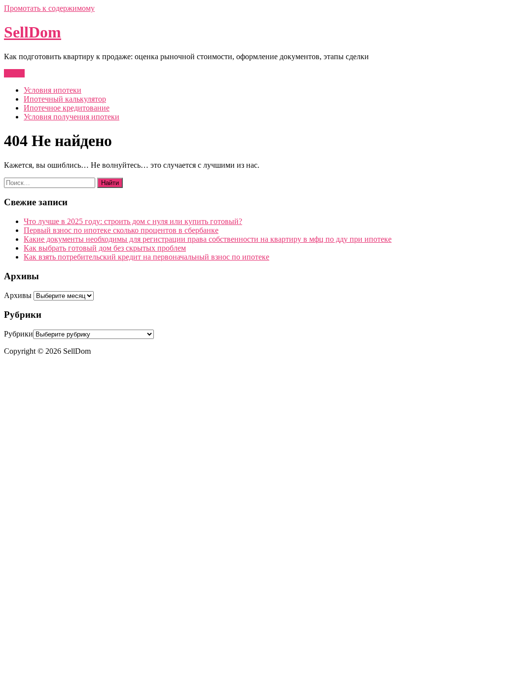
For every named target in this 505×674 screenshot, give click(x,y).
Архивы (18, 295)
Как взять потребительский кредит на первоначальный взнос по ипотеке (146, 257)
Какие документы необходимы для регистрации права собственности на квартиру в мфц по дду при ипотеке (208, 239)
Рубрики (18, 334)
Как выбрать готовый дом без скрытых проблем (105, 248)
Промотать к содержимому (49, 8)
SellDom (32, 32)
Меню (14, 73)
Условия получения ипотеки (71, 116)
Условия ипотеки (52, 90)
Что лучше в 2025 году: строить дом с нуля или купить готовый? (133, 221)
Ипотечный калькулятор (65, 99)
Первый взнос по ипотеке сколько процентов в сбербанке (121, 230)
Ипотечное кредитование (66, 108)
